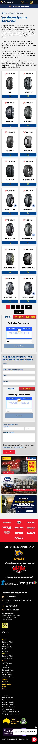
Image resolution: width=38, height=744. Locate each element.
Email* (5, 375)
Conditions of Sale (23, 739)
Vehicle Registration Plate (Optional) (10, 425)
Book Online (6, 684)
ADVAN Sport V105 (10, 297)
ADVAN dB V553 (10, 238)
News (4, 689)
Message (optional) (8, 432)
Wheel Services (7, 675)
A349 (9, 92)
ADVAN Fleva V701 (28, 238)
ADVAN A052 (28, 121)
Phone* (13, 369)
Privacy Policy (7, 447)
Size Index (5, 695)
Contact (5, 682)
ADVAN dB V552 (28, 209)
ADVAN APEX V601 (28, 180)
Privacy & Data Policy (12, 739)
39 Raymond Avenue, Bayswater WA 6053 (18, 601)
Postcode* (6, 381)
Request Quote (9, 452)
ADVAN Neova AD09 (9, 268)
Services (5, 661)
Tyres (4, 640)
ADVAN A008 (28, 92)
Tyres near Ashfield (8, 702)
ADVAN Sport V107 (28, 297)
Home (5, 13)
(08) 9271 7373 (11, 606)
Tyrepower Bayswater (20, 6)
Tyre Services (6, 672)
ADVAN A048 (10, 121)
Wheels (5, 654)
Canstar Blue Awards (8, 709)
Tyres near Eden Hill (8, 705)
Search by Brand (7, 647)
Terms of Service (18, 447)
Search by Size (6, 644)
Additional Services (8, 677)
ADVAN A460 (28, 151)
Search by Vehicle (7, 642)
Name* (5, 363)
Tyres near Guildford (8, 707)
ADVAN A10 (10, 151)
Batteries (4, 665)
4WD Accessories (7, 663)
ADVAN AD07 (10, 180)
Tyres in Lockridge (7, 700)
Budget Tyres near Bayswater (11, 711)
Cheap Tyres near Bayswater (10, 714)
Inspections (5, 668)
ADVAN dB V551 (10, 209)
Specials (5, 679)
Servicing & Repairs (8, 670)
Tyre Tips (5, 651)
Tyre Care (5, 649)
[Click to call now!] (22, 2)
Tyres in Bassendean (8, 698)
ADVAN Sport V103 (28, 268)
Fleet (4, 687)
